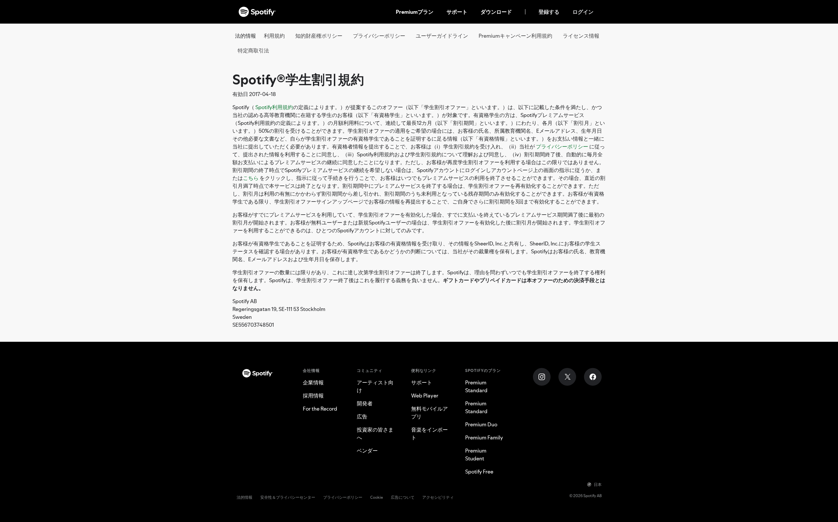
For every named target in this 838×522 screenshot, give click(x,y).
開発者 (365, 403)
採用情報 (313, 395)
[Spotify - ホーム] (257, 12)
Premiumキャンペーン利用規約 (515, 35)
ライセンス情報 (581, 35)
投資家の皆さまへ (375, 433)
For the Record (320, 408)
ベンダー (367, 450)
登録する (548, 11)
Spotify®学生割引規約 (298, 79)
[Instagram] (542, 377)
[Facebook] (593, 377)
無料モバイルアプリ (429, 412)
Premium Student (475, 454)
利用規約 (274, 35)
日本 (598, 484)
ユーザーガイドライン (442, 35)
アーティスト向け (375, 386)
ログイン (583, 11)
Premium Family (484, 437)
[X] (567, 377)
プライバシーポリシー (379, 35)
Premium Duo (481, 424)
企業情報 (313, 382)
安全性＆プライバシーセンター (287, 497)
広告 (362, 416)
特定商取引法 (253, 50)
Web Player (424, 395)
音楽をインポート (429, 433)
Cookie (376, 497)
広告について (402, 497)
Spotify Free (479, 471)
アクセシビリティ (438, 497)
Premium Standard (476, 386)
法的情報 (244, 497)
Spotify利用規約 (274, 107)
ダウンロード (496, 11)
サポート (456, 11)
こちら (251, 178)
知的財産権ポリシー (318, 35)
